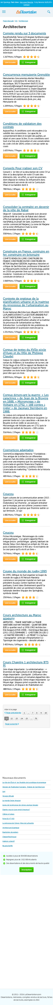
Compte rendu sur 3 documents (24, 33)
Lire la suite (10, 62)
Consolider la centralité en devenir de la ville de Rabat (26, 208)
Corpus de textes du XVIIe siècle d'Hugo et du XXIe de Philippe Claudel (24, 353)
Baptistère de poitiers (10, 832)
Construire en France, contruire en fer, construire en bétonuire (26, 253)
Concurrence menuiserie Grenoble (26, 74)
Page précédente (13, 712)
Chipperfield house (9, 837)
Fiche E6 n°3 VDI (8, 818)
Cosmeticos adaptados (18, 450)
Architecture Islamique (10, 828)
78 (36, 718)
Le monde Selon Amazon (11, 800)
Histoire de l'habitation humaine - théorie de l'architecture (23, 787)
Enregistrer (30, 62)
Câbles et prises (8, 814)
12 (11, 718)
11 (6, 718)
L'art (3, 791)
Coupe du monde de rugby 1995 (25, 571)
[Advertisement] (26, 751)
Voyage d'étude (8, 796)
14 (22, 718)
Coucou (8, 494)
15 (27, 718)
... (28, 712)
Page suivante (11, 724)
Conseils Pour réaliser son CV (22, 168)
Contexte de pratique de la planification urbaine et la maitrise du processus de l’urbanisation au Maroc (26, 303)
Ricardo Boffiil (7, 846)
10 (46, 712)
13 (16, 718)
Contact (26, 5)
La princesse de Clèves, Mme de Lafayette (18, 823)
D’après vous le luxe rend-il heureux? (16, 809)
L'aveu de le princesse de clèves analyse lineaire (20, 805)
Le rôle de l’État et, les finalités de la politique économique (24, 782)
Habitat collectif (8, 841)
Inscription (26, 869)
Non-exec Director (26, 2)
